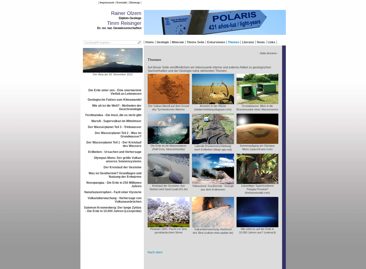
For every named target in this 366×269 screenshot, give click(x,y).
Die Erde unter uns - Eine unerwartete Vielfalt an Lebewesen (114, 92)
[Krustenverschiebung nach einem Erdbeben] (213, 142)
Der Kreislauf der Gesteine (122, 167)
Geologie (163, 42)
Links (271, 42)
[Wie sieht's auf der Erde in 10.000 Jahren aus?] (257, 225)
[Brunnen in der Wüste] (213, 102)
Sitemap (134, 2)
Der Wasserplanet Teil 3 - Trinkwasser (114, 127)
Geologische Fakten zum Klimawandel (114, 99)
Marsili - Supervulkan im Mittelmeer (116, 121)
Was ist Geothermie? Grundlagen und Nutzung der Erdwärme (115, 175)
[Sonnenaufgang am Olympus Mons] (257, 142)
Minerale (178, 42)
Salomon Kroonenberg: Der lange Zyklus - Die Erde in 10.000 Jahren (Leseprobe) (112, 209)
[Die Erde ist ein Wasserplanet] (168, 142)
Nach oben (155, 252)
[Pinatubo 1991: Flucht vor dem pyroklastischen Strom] (168, 225)
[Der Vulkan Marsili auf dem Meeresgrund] (168, 102)
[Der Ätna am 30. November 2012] (113, 71)
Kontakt (122, 2)
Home (149, 42)
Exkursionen (216, 42)
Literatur (248, 42)
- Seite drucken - (268, 53)
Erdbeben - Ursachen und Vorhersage (114, 152)
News (261, 42)
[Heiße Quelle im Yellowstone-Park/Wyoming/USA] (213, 182)
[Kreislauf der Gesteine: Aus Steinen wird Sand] (168, 182)
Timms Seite (195, 42)
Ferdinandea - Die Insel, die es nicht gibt (113, 115)
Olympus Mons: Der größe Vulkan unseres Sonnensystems (117, 159)
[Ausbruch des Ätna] (213, 225)
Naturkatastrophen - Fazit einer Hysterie (112, 192)
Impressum (107, 2)
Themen (233, 42)
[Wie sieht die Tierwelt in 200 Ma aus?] (257, 182)
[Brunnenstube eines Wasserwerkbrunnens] (257, 102)
